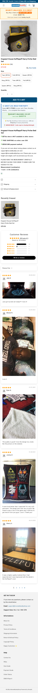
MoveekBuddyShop (15, 689)
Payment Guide (8, 670)
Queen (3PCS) (27, 75)
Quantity (4, 90)
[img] (6, 275)
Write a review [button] (19, 258)
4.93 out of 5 (24, 238)
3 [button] (19, 588)
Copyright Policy (9, 642)
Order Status (8, 674)
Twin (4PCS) (16, 80)
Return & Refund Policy (11, 637)
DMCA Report (8, 678)
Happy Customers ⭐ (10, 646)
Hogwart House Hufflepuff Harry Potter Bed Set (9, 222)
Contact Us (7, 657)
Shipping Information (10, 633)
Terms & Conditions (10, 629)
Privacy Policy (8, 625)
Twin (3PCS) (6, 75)
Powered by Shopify (26, 689)
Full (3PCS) (16, 75)
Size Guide (32, 68)
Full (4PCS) (26, 80)
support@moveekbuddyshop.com (19, 606)
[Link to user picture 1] (19, 290)
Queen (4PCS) (6, 86)
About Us (7, 621)
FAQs (5, 662)
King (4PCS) (18, 86)
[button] (4, 5)
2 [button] (16, 588)
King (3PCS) (6, 80)
